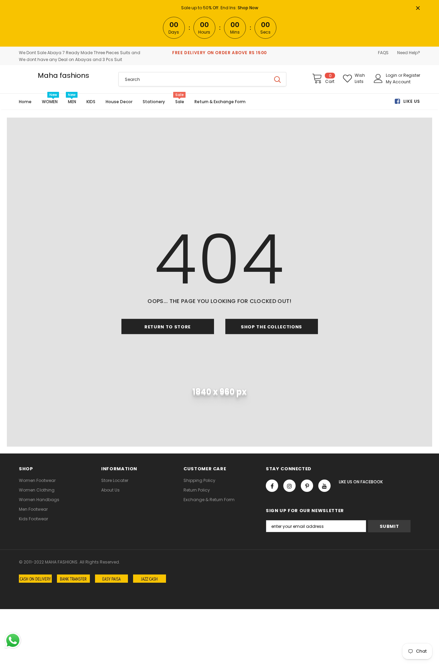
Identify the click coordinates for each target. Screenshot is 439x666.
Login (392, 75)
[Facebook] (272, 486)
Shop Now (248, 8)
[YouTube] (324, 486)
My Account (398, 82)
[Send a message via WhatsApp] (12, 640)
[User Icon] (378, 78)
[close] (417, 8)
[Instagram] (289, 486)
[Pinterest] (307, 486)
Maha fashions (63, 75)
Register (411, 75)
